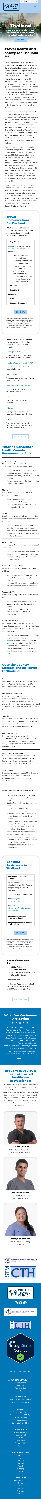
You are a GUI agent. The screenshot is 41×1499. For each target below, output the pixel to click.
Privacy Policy (20, 1383)
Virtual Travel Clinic (20, 1412)
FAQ (20, 1391)
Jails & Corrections (20, 1418)
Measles (13, 286)
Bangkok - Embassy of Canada (19, 877)
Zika (8, 648)
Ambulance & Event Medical (20, 1415)
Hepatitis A (14, 242)
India (20, 1486)
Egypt (20, 1483)
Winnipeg (20, 1469)
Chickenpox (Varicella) (14, 352)
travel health (20, 1430)
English (24, 1)
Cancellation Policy (20, 1385)
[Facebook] (16, 1302)
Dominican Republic (20, 1480)
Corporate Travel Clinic (20, 1423)
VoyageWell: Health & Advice (20, 1400)
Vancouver (20, 1463)
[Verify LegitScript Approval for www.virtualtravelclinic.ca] (20, 1363)
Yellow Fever (20, 1440)
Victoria (21, 1466)
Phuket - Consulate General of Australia (21, 923)
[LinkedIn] (20, 1302)
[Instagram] (25, 1302)
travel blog (20, 1397)
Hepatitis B (14, 290)
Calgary (20, 1455)
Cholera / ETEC (20, 1443)
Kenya (20, 1488)
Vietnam (20, 1491)
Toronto (20, 1461)
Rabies (13, 299)
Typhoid (5, 513)
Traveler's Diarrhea (9, 461)
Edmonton (21, 1458)
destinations (20, 1477)
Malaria (13, 294)
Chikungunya (12, 635)
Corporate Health (20, 1420)
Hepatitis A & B (20, 1435)
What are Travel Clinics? (20, 1402)
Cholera (5, 490)
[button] (35, 6)
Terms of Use (20, 1388)
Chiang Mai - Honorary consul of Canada (18, 917)
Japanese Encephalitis (18, 303)
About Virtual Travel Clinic (20, 1380)
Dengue (10, 640)
